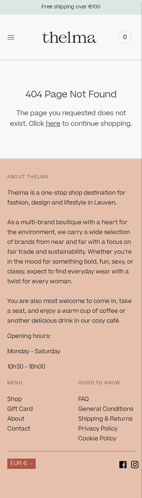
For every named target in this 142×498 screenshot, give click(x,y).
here (53, 123)
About (15, 419)
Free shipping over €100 (71, 7)
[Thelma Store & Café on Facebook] (123, 466)
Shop (14, 399)
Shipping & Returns (105, 419)
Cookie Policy (97, 439)
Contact (18, 429)
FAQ (83, 399)
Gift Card (20, 409)
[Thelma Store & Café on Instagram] (135, 466)
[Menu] (11, 37)
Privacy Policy (98, 429)
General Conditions (105, 409)
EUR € (19, 463)
